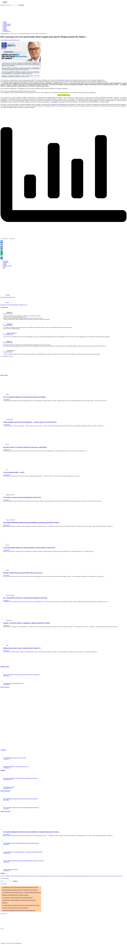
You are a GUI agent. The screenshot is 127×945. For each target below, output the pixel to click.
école (118, 875)
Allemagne (8, 875)
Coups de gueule (6, 25)
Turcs (4, 267)
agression (2, 875)
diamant (8, 341)
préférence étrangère (7, 265)
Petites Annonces (6, 31)
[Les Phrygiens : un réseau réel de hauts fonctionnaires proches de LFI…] (16, 493)
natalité (4, 264)
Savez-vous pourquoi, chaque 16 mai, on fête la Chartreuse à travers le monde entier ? (21, 807)
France (31, 875)
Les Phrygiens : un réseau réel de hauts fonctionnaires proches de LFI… (22, 497)
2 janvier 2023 (4, 40)
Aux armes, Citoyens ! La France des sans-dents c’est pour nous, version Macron (25, 447)
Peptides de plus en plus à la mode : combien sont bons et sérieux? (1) (22, 648)
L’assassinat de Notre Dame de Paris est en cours (13, 683)
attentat (15, 875)
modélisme (3, 770)
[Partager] (63, 258)
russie (97, 875)
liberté (59, 875)
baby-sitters (5, 261)
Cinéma (4, 27)
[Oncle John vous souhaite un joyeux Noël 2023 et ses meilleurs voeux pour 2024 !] (8, 776)
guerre (40, 875)
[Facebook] (63, 241)
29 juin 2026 (5, 675)
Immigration (48, 875)
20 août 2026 (6, 853)
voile (113, 875)
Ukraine (106, 875)
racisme (93, 875)
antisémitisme (12, 875)
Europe (17, 40)
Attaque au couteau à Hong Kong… (10, 869)
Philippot (87, 875)
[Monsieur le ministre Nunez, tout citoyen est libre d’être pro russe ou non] (16, 569)
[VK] (63, 248)
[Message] (63, 256)
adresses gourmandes (5, 790)
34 (9, 399)
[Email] (63, 245)
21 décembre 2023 (7, 779)
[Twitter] (63, 243)
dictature (23, 875)
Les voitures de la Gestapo (8, 787)
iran (51, 875)
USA (109, 875)
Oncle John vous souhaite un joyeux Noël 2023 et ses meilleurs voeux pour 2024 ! (20, 778)
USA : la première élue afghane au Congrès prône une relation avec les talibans (24, 397)
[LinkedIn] (63, 254)
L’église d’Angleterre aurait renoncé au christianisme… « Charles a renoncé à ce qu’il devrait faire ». (30, 422)
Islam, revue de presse (5, 811)
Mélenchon (82, 875)
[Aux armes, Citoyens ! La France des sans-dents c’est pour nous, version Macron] (16, 443)
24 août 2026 (6, 844)
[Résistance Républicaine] (50, 19)
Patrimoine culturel (7, 24)
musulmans (78, 875)
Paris (85, 875)
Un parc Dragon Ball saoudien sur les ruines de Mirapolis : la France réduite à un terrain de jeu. (29, 547)
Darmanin (20, 875)
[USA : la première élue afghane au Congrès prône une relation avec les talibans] (16, 393)
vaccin (111, 875)
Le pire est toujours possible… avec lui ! (14, 472)
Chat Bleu (9, 324)
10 (9, 449)
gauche (33, 875)
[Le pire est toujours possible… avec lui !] (16, 468)
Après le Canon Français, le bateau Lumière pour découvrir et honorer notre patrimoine (21, 674)
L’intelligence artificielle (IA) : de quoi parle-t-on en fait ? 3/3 (16, 766)
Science (4, 28)
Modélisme (5, 30)
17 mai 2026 (5, 808)
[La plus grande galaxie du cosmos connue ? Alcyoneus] (8, 755)
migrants (75, 875)
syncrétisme (54, 102)
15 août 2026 (6, 870)
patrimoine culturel (5, 666)
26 (9, 870)
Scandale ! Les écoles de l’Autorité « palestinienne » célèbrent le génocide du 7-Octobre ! (26, 623)
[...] (106, 400)
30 (9, 853)
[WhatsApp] (63, 252)
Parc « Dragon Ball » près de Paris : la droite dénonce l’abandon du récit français (25, 597)
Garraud (5, 263)
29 (9, 684)
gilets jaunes (37, 875)
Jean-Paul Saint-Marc (11, 40)
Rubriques (5, 1)
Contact (4, 2)
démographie (6, 262)
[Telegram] (63, 250)
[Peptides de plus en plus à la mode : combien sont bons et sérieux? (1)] (16, 644)
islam (53, 875)
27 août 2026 (6, 399)
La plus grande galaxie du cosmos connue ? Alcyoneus (14, 757)
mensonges (72, 875)
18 (9, 424)
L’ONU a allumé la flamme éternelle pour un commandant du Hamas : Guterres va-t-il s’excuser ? (23, 860)
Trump (103, 875)
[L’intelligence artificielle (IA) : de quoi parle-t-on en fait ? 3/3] (8, 764)
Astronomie (3, 749)
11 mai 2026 (5, 759)
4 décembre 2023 (6, 788)
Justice (57, 875)
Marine (69, 875)
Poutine (90, 875)
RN (95, 875)
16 (9, 474)
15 (9, 759)
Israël (55, 875)
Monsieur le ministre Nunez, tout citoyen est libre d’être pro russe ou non (22, 572)
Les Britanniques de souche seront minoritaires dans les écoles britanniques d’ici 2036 (21, 843)
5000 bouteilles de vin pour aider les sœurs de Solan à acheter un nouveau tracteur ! (20, 798)
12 (9, 525)
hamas (42, 875)
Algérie (5, 875)
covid (18, 875)
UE (4, 268)
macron (62, 875)
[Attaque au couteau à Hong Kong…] (8, 867)
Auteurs (4, 21)
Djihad (26, 875)
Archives (5, 22)
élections (120, 875)
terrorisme (99, 875)
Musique (5, 26)
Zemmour (115, 875)
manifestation (65, 875)
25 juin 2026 (5, 684)
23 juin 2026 (5, 799)
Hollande (45, 875)
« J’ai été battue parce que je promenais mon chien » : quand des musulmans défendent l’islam (22, 851)
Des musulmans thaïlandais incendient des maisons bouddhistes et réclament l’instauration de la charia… (31, 522)
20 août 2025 (6, 767)
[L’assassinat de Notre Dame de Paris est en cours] (8, 681)
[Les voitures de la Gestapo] (8, 784)
